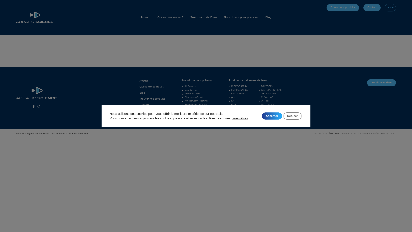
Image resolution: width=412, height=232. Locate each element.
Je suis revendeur (381, 83)
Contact (372, 7)
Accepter (272, 116)
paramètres (239, 118)
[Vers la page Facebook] (33, 106)
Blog (268, 17)
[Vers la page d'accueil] (34, 17)
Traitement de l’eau (204, 17)
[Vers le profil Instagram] (38, 106)
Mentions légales (25, 133)
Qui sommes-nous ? (170, 17)
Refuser (292, 116)
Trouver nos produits (343, 7)
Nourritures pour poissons (241, 17)
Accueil (145, 17)
